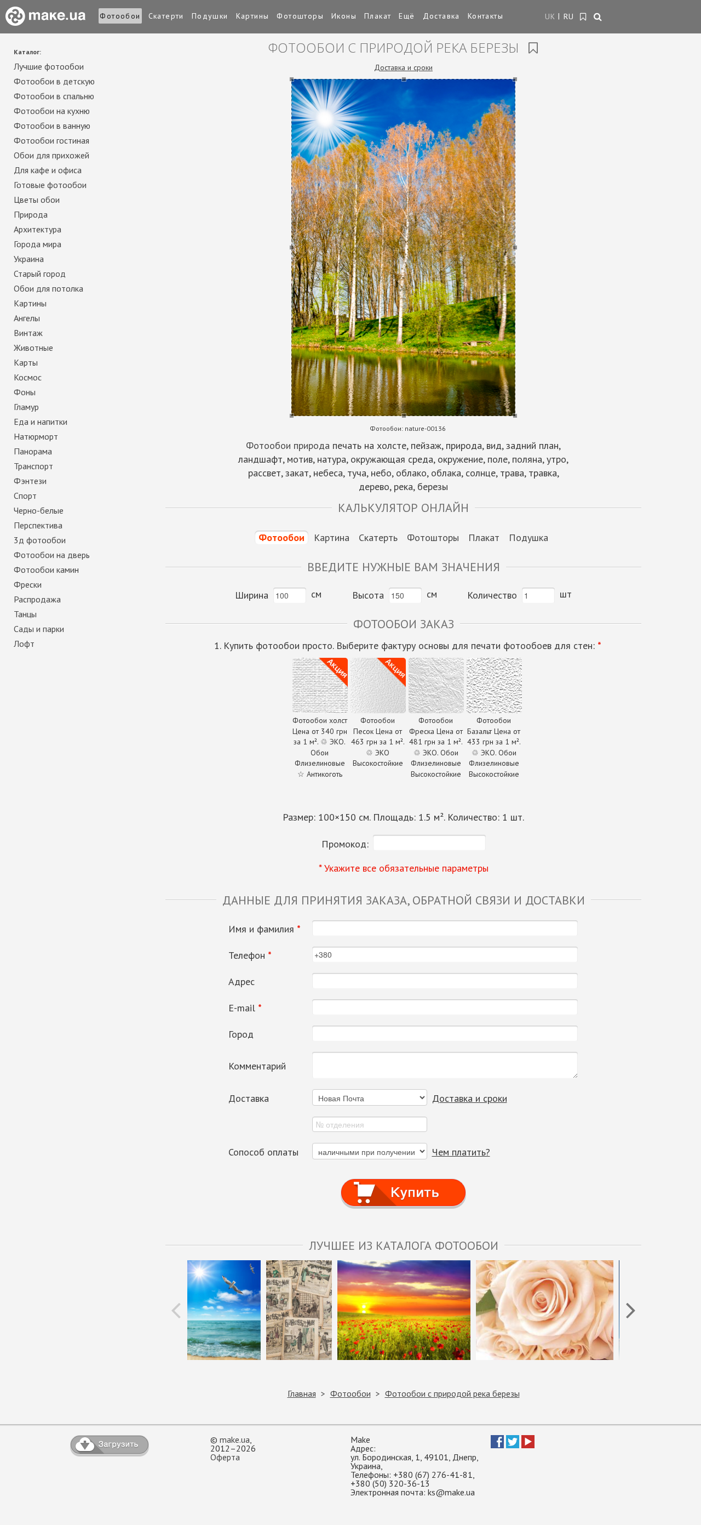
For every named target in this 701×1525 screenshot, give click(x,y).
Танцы (25, 613)
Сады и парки (39, 628)
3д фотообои (40, 539)
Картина (331, 537)
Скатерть (378, 537)
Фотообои (120, 16)
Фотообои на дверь (52, 554)
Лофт (24, 643)
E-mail (245, 1008)
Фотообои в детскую (54, 81)
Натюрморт (36, 436)
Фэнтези (30, 480)
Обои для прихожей (51, 155)
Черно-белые (39, 510)
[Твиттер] (512, 1444)
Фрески (28, 584)
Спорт (25, 495)
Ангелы (27, 317)
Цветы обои (37, 199)
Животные (33, 347)
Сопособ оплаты (263, 1152)
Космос (28, 377)
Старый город (40, 273)
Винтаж (28, 332)
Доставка (441, 16)
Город (241, 1034)
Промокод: (345, 844)
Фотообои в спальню (54, 95)
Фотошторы (300, 16)
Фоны (25, 391)
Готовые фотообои (50, 184)
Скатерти (166, 16)
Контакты (485, 16)
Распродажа (37, 599)
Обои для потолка (48, 288)
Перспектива (38, 525)
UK (550, 16)
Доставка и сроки (403, 67)
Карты (26, 362)
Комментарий (257, 1066)
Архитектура (37, 229)
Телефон (250, 955)
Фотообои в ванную (52, 125)
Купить (403, 1182)
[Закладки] (583, 17)
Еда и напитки (40, 421)
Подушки (210, 16)
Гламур (26, 406)
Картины (252, 16)
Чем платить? (461, 1152)
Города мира (37, 243)
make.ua (235, 1439)
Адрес (241, 981)
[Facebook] (497, 1444)
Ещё (407, 16)
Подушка (528, 537)
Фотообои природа (288, 445)
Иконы (344, 16)
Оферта (225, 1457)
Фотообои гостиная (51, 140)
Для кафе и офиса (48, 169)
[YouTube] (528, 1444)
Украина (29, 258)
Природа (31, 214)
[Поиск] (598, 17)
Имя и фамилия (264, 929)
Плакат (377, 16)
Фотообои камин (46, 569)
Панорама (33, 451)
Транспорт (33, 465)
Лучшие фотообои (49, 66)
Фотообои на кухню (52, 110)
